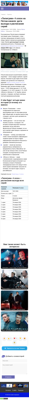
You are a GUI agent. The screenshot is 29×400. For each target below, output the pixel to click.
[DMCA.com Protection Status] (4, 399)
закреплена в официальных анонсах (12, 46)
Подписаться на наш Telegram (16, 348)
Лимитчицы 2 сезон (18, 174)
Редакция (20, 390)
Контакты (8, 390)
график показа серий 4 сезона (15, 82)
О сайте (14, 390)
